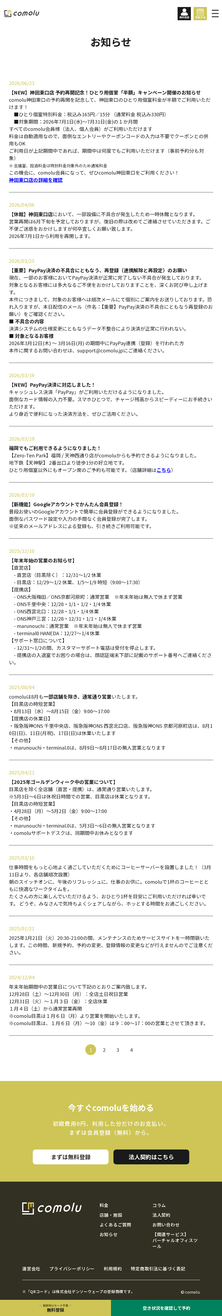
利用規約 (113, 1269)
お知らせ (109, 1234)
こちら (163, 469)
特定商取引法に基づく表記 (158, 1269)
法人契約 (161, 1215)
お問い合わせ (166, 1225)
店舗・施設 (111, 1215)
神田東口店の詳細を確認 (36, 179)
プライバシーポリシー (72, 1269)
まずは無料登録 (71, 1157)
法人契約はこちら (151, 1157)
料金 (104, 1205)
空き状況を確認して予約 (166, 1308)
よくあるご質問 (116, 1225)
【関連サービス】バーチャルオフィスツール (175, 1240)
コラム (159, 1205)
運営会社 (31, 1269)
